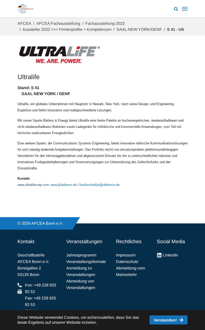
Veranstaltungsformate (86, 261)
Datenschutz (127, 261)
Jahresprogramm (81, 255)
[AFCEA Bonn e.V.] (26, 9)
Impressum (126, 255)
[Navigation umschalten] (185, 9)
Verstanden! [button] (165, 320)
